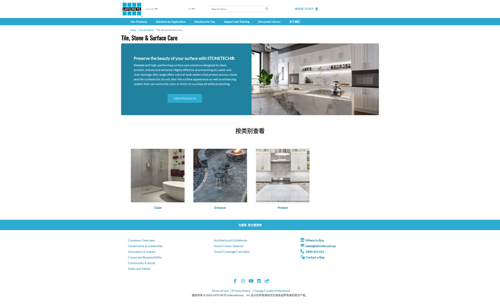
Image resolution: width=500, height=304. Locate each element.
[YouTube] (251, 281)
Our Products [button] (138, 21)
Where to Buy (314, 240)
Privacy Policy (241, 290)
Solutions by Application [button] (171, 21)
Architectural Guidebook (230, 240)
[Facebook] (235, 281)
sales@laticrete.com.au (320, 246)
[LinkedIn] (259, 281)
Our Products (146, 30)
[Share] (267, 281)
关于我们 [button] (294, 21)
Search (266, 8)
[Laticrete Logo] (132, 9)
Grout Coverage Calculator (232, 251)
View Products (185, 98)
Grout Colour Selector (229, 246)
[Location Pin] (317, 9)
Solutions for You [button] (204, 21)
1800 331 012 (314, 251)
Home (133, 30)
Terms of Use (220, 290)
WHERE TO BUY (304, 8)
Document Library (269, 21)
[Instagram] (243, 281)
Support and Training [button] (236, 21)
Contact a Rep (314, 257)
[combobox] (240, 9)
